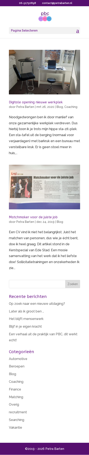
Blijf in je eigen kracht (25, 326)
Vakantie (15, 427)
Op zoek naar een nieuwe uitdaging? (37, 304)
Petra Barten (25, 107)
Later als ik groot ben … (26, 311)
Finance (15, 389)
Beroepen (16, 366)
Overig (14, 404)
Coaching (70, 107)
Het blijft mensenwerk (26, 319)
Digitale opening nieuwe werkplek (36, 102)
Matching (16, 397)
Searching (16, 420)
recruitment (18, 412)
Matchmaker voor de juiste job (33, 217)
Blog (60, 107)
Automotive (18, 359)
